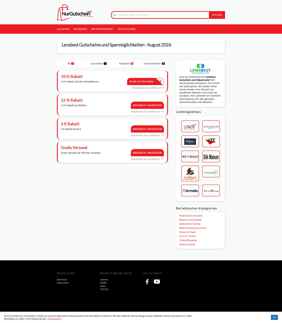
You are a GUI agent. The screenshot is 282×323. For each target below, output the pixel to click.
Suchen (217, 15)
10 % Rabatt (72, 76)
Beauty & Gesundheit (190, 219)
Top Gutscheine (126, 28)
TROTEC (104, 289)
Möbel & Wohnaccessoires (193, 227)
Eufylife (103, 283)
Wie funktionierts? (102, 28)
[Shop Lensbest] (200, 68)
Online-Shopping (188, 240)
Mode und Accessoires (191, 215)
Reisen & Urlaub (187, 232)
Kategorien (80, 28)
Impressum (62, 279)
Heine (103, 286)
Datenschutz (63, 283)
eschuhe (104, 279)
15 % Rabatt (72, 100)
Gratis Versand (74, 147)
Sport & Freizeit (187, 244)
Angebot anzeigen (147, 105)
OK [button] (274, 317)
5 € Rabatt (70, 123)
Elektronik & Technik (189, 223)
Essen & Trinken (187, 236)
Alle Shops (63, 28)
